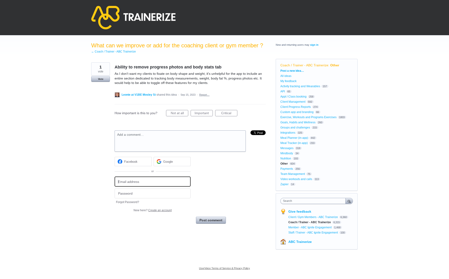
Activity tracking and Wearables (300, 86)
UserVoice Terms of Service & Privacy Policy (224, 268)
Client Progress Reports (295, 107)
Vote (100, 79)
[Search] (349, 201)
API (282, 91)
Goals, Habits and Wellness (297, 122)
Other (334, 65)
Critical (229, 113)
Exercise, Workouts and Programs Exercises (308, 117)
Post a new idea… (292, 70)
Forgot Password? (127, 202)
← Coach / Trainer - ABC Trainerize (113, 51)
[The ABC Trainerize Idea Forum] (133, 17)
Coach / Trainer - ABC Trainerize (304, 65)
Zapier (284, 184)
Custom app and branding (297, 112)
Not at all (179, 113)
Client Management (292, 101)
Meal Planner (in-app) (294, 138)
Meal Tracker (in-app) (294, 143)
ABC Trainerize (300, 242)
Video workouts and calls (296, 179)
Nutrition (285, 158)
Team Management (292, 174)
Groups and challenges (295, 127)
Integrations (287, 132)
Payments (286, 168)
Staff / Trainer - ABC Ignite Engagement (313, 232)
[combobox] (314, 201)
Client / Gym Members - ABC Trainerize (313, 217)
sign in (314, 44)
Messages (286, 148)
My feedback (288, 81)
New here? (153, 210)
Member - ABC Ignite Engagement (310, 227)
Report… (204, 94)
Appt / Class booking (293, 96)
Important (204, 113)
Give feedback (299, 211)
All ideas (285, 76)
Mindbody (286, 153)
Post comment (210, 220)
